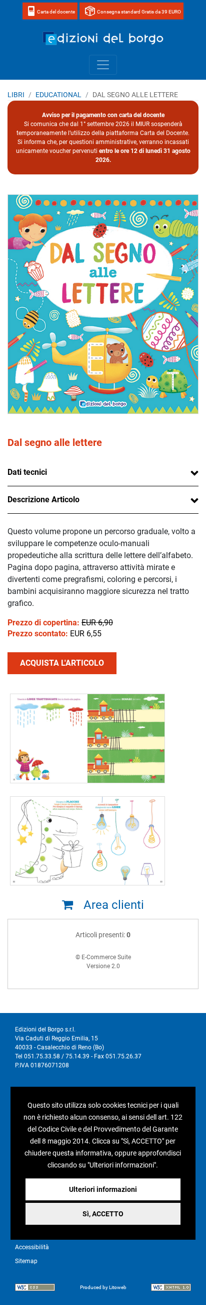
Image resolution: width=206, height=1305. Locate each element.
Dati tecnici (27, 472)
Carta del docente (56, 11)
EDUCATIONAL (59, 95)
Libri (16, 95)
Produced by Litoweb (103, 1287)
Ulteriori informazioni (103, 1189)
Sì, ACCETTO (103, 1214)
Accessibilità (32, 1247)
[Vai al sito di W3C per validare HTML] (171, 1288)
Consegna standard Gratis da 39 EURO (139, 11)
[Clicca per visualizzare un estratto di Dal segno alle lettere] (87, 741)
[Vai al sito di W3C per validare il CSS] (35, 1288)
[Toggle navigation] (103, 65)
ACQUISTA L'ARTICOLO (62, 663)
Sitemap (26, 1261)
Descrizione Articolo (44, 499)
